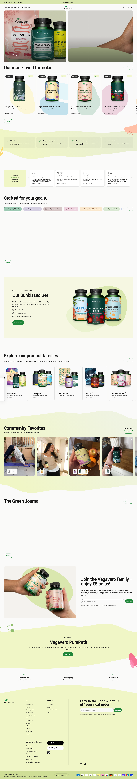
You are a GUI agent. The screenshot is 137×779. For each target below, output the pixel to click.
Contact (28, 746)
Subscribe (129, 601)
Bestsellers (29, 704)
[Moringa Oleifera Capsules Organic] (19, 230)
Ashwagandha (30, 710)
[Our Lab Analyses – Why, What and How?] (85, 518)
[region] (80, 178)
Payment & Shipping (28, 776)
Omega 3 (28, 728)
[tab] (13, 209)
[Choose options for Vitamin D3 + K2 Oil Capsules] (42, 471)
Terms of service (19, 776)
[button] (28, 178)
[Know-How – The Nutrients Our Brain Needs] (118, 518)
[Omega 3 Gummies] (52, 230)
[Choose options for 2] (14, 471)
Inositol (6, 536)
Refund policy (12, 776)
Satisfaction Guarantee (33, 762)
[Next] (131, 68)
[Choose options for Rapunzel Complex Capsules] (85, 471)
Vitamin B (29, 731)
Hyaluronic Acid (30, 715)
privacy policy (98, 605)
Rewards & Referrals (32, 756)
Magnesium (29, 720)
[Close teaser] (4, 378)
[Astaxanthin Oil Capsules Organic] (117, 89)
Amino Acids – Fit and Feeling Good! (51, 532)
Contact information (37, 776)
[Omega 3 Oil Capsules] (19, 89)
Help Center (29, 748)
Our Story (50, 704)
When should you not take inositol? (17, 532)
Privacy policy (6, 776)
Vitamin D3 (29, 734)
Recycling (29, 759)
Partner (28, 754)
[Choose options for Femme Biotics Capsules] (75, 471)
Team (49, 707)
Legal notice (44, 776)
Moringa (28, 723)
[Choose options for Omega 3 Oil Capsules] (80, 471)
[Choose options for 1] (9, 471)
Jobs (48, 712)
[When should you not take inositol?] (18, 518)
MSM (27, 726)
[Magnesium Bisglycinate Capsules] (52, 89)
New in (28, 707)
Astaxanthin (29, 712)
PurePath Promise (52, 710)
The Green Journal (31, 751)
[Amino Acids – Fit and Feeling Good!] (51, 518)
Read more (6, 544)
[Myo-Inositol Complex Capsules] (84, 89)
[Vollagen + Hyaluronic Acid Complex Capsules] (117, 230)
